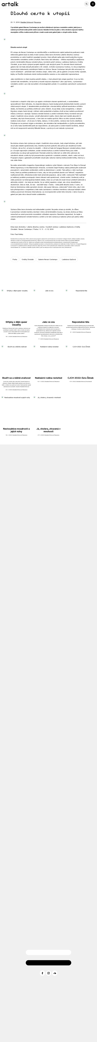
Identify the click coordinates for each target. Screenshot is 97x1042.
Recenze (37, 22)
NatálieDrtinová (27, 22)
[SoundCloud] (54, 973)
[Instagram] (48, 973)
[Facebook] (42, 973)
